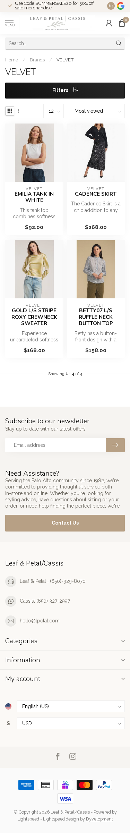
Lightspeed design (61, 819)
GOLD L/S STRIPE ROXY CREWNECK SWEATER (34, 316)
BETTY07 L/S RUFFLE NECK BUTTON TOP (96, 316)
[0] (122, 23)
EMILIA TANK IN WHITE (34, 197)
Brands (37, 59)
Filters (60, 90)
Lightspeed (28, 819)
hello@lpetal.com (40, 620)
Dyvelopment (99, 819)
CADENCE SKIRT (95, 194)
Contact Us (65, 523)
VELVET (65, 59)
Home (11, 59)
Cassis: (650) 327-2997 (45, 601)
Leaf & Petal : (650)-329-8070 (53, 581)
